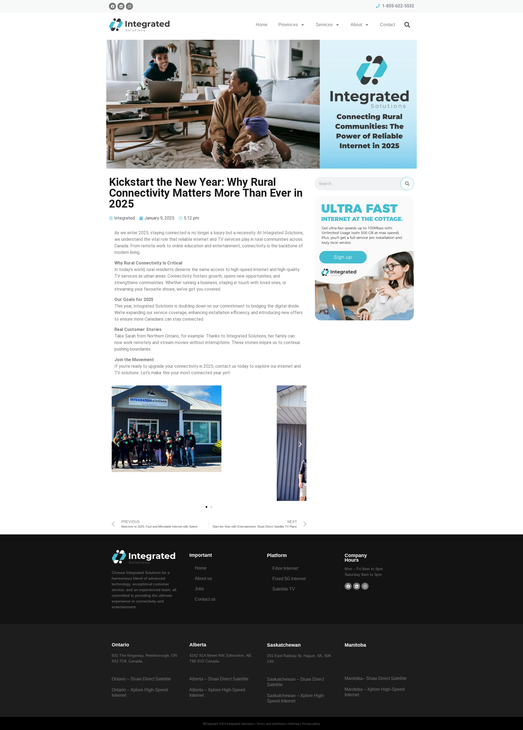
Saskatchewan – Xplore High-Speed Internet (296, 698)
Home (261, 24)
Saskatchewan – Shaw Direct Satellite (295, 682)
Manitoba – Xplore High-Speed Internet (375, 692)
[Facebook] (112, 6)
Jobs (199, 588)
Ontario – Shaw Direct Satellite (141, 679)
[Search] (407, 183)
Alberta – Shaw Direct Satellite (218, 679)
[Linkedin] (120, 6)
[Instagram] (129, 6)
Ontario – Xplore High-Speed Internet (140, 693)
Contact (387, 24)
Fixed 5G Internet (289, 578)
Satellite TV (283, 589)
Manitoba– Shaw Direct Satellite (376, 678)
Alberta (197, 644)
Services (324, 24)
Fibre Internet (285, 568)
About (356, 24)
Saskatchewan (284, 645)
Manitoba (355, 645)
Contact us (205, 599)
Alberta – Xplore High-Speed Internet (217, 693)
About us (203, 578)
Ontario (120, 644)
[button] (407, 25)
